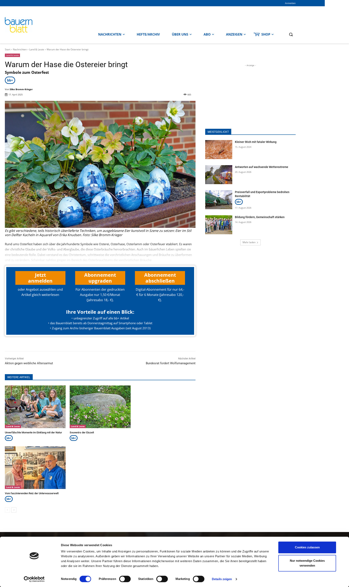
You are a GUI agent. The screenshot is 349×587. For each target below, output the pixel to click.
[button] (291, 34)
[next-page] (13, 510)
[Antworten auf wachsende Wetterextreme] (218, 174)
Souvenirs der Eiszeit (82, 432)
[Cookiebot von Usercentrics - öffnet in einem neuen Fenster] (34, 579)
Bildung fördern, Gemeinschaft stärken (260, 217)
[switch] (125, 579)
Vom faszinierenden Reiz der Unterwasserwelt (32, 493)
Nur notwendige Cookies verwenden (307, 563)
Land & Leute (36, 49)
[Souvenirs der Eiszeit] (100, 406)
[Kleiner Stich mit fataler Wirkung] (218, 149)
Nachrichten (20, 49)
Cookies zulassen (307, 547)
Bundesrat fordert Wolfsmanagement (171, 363)
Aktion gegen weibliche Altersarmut (29, 363)
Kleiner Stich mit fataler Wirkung (255, 142)
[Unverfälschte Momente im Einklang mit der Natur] (35, 406)
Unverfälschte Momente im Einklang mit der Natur (33, 432)
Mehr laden (249, 242)
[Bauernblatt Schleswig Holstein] (41, 25)
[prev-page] (7, 510)
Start (7, 49)
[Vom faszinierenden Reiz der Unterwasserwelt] (35, 467)
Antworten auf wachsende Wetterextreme (261, 167)
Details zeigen (222, 579)
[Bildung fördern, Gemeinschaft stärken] (218, 224)
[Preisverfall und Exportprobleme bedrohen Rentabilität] (218, 199)
